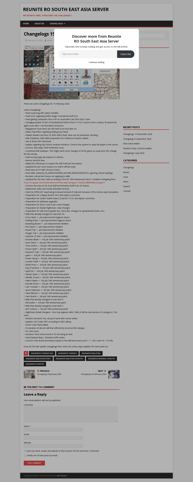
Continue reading (96, 62)
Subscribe (126, 54)
